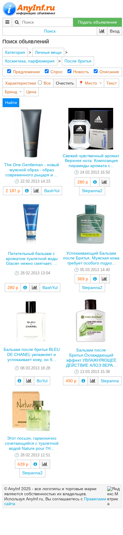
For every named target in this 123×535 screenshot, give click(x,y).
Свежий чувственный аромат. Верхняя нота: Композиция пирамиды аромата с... (91, 160)
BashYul (51, 190)
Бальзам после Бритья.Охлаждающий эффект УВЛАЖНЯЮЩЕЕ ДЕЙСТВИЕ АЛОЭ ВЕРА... (91, 357)
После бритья (77, 61)
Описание (109, 71)
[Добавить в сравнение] (36, 190)
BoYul (42, 380)
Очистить (65, 83)
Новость (81, 71)
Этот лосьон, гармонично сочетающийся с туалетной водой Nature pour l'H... (32, 443)
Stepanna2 (92, 190)
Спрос (56, 71)
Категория (15, 52)
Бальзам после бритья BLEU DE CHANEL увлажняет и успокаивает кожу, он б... (32, 354)
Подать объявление (97, 22)
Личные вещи (48, 52)
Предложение (26, 71)
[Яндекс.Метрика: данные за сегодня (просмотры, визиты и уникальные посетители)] (113, 496)
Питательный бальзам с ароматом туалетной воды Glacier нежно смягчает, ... (32, 258)
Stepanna (110, 380)
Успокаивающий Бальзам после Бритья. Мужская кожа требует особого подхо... (91, 258)
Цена (31, 91)
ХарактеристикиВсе (28, 83)
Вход (114, 31)
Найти (11, 102)
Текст (111, 83)
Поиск (50, 31)
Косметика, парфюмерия (30, 61)
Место (91, 83)
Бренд (11, 91)
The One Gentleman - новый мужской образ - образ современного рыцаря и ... (31, 169)
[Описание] (26, 190)
